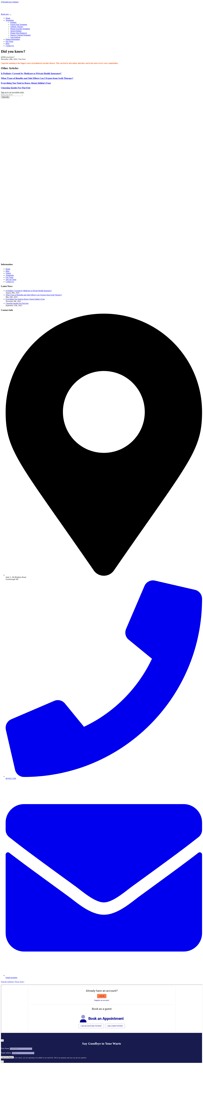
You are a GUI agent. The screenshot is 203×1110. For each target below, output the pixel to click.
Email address (6, 1053)
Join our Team (11, 279)
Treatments (10, 20)
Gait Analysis (15, 37)
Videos (8, 273)
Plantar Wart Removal (18, 33)
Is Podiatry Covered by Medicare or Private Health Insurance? (29, 291)
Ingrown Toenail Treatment (20, 35)
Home (8, 18)
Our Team (9, 41)
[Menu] (10, 14)
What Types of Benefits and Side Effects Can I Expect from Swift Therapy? (34, 295)
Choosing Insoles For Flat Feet (17, 303)
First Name (5, 1048)
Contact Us (10, 46)
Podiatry (13, 22)
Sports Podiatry (16, 31)
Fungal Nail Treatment (18, 25)
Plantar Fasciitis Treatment (20, 29)
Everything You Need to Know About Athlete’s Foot (25, 299)
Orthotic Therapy (16, 27)
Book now (5, 14)
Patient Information (13, 39)
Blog (7, 44)
